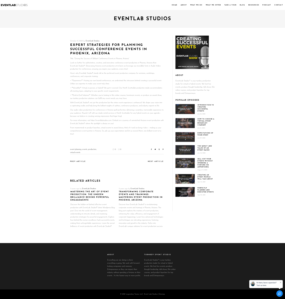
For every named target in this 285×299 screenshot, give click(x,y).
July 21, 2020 (201, 128)
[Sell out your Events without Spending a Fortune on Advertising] (185, 163)
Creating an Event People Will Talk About (205, 177)
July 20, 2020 (201, 114)
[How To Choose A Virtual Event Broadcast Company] (185, 123)
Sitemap (162, 294)
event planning (75, 149)
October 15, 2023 (76, 41)
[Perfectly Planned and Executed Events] (185, 192)
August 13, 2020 (202, 170)
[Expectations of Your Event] (185, 137)
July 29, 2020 (201, 138)
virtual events (75, 152)
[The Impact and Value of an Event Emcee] (185, 150)
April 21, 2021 (201, 195)
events (84, 149)
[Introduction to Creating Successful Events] (185, 109)
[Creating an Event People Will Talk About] (185, 179)
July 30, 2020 (201, 153)
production (92, 149)
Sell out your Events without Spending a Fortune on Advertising (205, 163)
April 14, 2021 (201, 182)
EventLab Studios (93, 41)
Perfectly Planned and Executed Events (205, 190)
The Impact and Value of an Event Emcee (204, 148)
